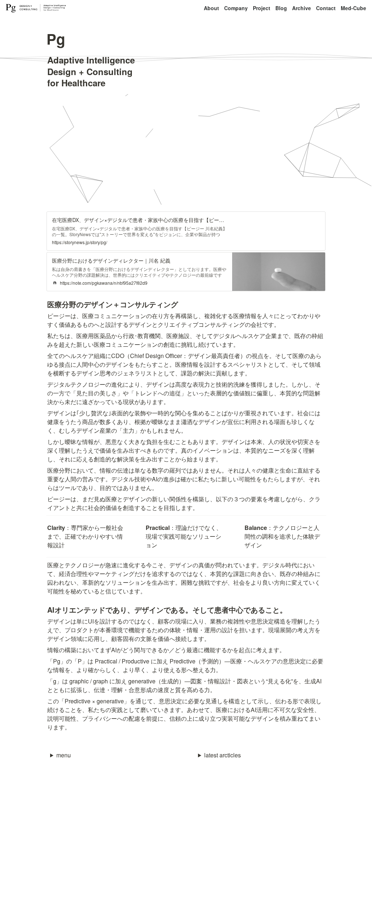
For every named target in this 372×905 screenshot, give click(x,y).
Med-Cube (353, 8)
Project (261, 8)
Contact (326, 8)
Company (236, 8)
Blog (281, 8)
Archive (301, 8)
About (211, 8)
